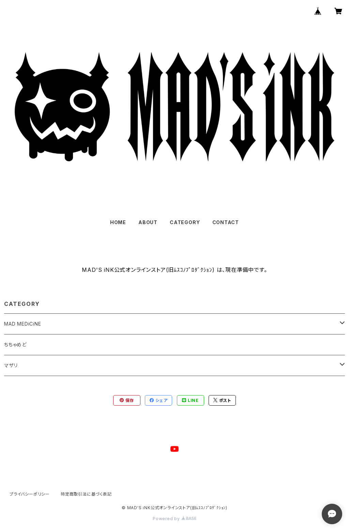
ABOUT (147, 222)
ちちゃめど (15, 344)
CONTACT (225, 222)
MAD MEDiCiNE (22, 324)
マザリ (10, 365)
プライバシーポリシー (30, 494)
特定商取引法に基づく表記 (86, 494)
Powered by (167, 518)
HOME (118, 222)
